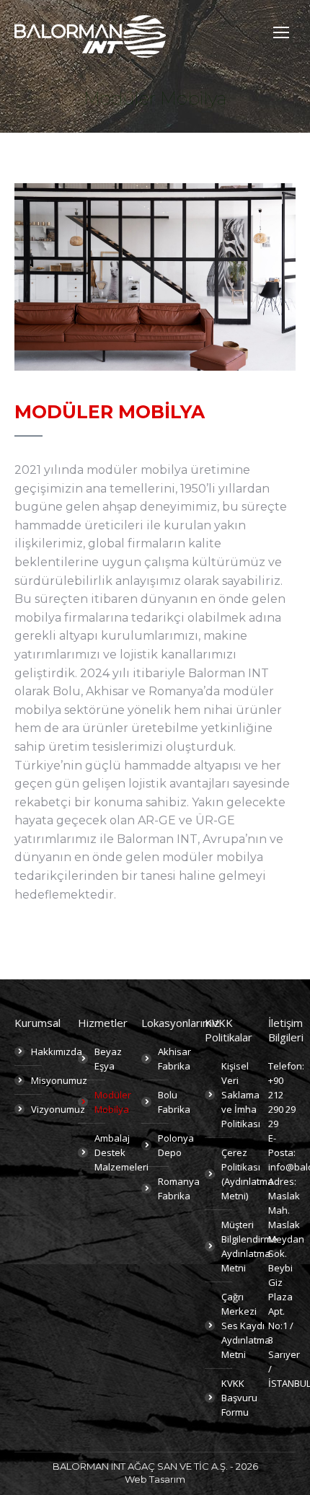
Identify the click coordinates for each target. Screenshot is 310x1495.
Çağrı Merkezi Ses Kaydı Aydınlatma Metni (245, 1325)
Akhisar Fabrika (174, 1058)
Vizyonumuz (58, 1109)
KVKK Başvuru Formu (239, 1398)
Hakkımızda (56, 1051)
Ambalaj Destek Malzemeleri (121, 1152)
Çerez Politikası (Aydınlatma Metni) (247, 1174)
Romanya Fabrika (179, 1188)
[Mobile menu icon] (281, 32)
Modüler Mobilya (112, 1102)
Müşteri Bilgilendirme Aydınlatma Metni (249, 1246)
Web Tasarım (155, 1479)
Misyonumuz (59, 1080)
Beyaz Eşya (108, 1058)
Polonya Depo (176, 1145)
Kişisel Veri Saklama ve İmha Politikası (240, 1094)
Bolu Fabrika (174, 1102)
